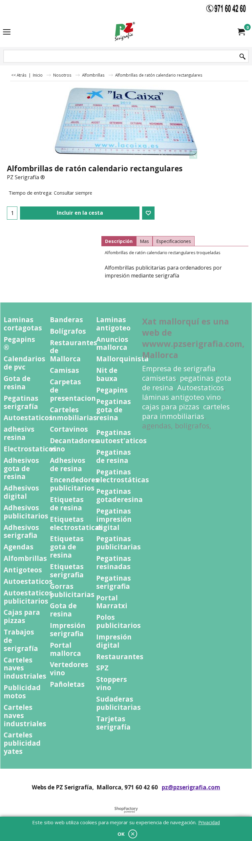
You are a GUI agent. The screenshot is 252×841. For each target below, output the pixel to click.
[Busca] (242, 56)
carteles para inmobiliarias (186, 411)
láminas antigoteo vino (181, 397)
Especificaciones (173, 241)
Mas (144, 241)
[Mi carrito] (241, 32)
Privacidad (209, 822)
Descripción (119, 241)
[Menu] (6, 32)
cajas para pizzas (170, 406)
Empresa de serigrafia (179, 368)
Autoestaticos (200, 387)
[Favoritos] (148, 213)
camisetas (159, 378)
